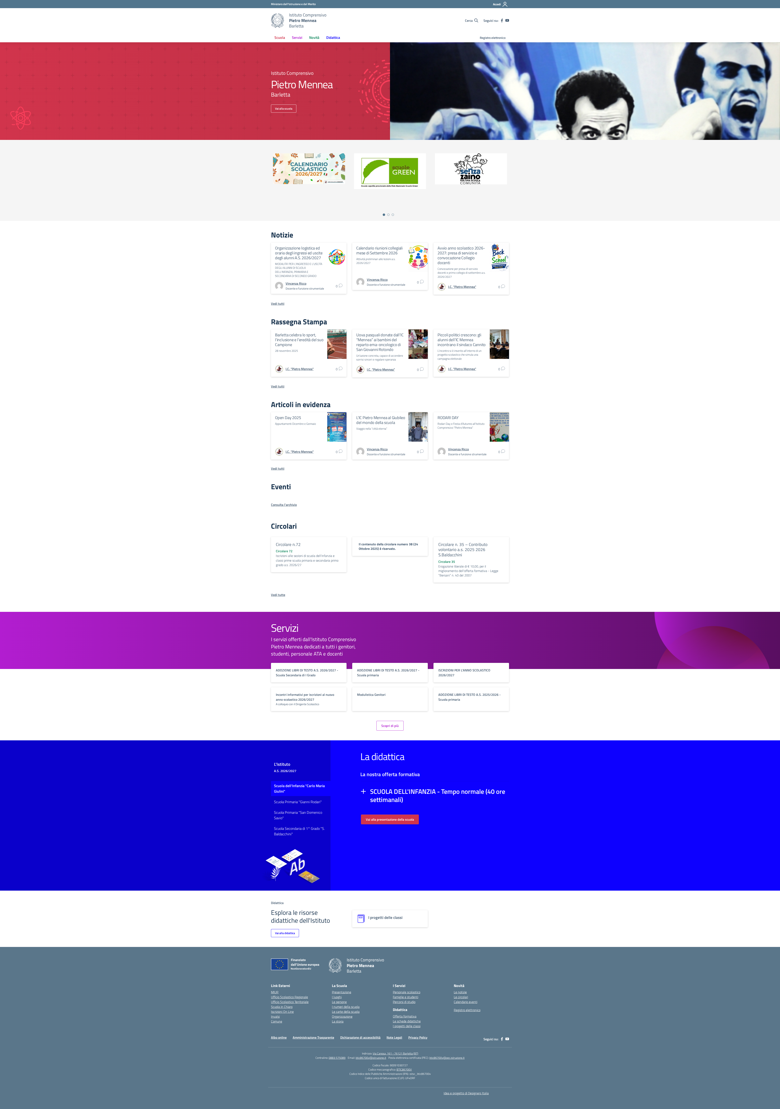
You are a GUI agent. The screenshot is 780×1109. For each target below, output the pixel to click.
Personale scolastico (406, 992)
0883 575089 (337, 1058)
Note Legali (394, 1037)
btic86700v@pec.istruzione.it (447, 1058)
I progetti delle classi (406, 1026)
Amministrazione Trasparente (313, 1037)
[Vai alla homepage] (277, 20)
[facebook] (502, 20)
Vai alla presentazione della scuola (390, 819)
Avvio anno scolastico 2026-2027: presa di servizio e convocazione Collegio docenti (461, 255)
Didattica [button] (333, 37)
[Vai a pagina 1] (384, 215)
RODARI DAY (448, 417)
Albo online (279, 1037)
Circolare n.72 (288, 544)
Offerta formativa (404, 1016)
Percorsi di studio (404, 1001)
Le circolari (461, 997)
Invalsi (275, 1016)
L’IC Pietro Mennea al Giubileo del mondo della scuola (380, 420)
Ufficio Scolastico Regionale (289, 997)
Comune (276, 1021)
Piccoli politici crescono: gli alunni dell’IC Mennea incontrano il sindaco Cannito (462, 339)
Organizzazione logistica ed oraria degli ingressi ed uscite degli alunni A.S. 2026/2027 (299, 253)
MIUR (274, 992)
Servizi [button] (297, 37)
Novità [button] (314, 37)
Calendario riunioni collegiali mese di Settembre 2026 (379, 250)
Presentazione (341, 992)
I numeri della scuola (346, 1006)
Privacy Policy (417, 1037)
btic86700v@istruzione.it (371, 1058)
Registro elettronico (493, 37)
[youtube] (507, 20)
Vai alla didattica (285, 933)
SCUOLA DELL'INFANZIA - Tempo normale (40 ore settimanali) (437, 795)
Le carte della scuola (346, 1011)
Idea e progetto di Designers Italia (466, 1093)
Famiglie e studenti (405, 997)
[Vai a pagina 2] (388, 215)
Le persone (339, 1001)
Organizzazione (342, 1016)
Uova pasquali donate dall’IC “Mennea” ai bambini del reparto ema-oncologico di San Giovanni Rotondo (379, 342)
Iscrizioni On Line (282, 1011)
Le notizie (460, 992)
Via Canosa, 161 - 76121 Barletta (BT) (395, 1053)
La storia (337, 1021)
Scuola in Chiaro (281, 1006)
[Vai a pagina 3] (393, 215)
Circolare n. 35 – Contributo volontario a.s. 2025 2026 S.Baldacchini (463, 550)
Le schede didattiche (407, 1021)
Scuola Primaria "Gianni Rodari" (298, 802)
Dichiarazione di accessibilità (360, 1037)
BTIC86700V (404, 1069)
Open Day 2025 (288, 417)
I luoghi (337, 997)
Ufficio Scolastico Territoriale (290, 1001)
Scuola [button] (279, 37)
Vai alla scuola (283, 108)
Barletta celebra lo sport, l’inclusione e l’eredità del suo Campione (299, 339)
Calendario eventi (465, 1001)
